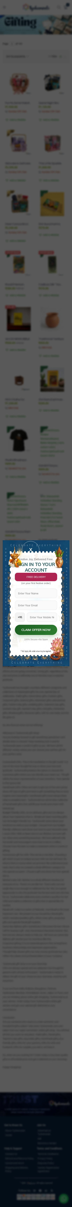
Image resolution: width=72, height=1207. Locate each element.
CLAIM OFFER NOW (36, 630)
